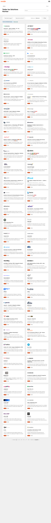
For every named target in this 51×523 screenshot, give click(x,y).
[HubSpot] (3, 1)
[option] (8, 18)
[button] (47, 6)
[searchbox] (36, 10)
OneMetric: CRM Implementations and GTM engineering (35, 361)
